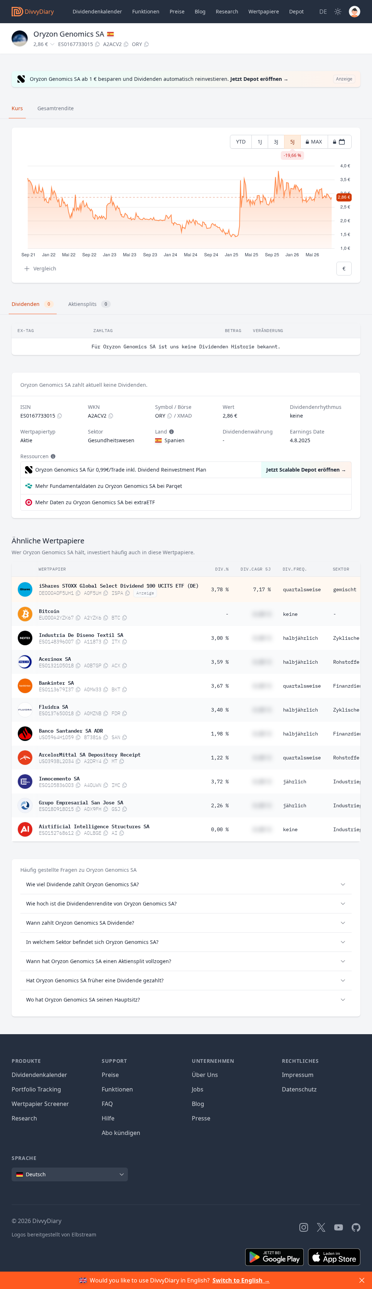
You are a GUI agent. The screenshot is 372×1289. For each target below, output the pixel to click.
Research (24, 1118)
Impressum (298, 1075)
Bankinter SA (56, 682)
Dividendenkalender (97, 11)
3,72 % (220, 781)
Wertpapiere (263, 11)
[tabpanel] (186, 205)
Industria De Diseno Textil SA (81, 634)
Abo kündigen (121, 1133)
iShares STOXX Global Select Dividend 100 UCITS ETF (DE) (119, 585)
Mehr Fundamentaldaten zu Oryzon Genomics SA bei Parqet (108, 485)
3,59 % (220, 662)
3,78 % (220, 589)
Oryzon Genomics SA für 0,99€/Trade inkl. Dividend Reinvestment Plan (120, 469)
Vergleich (44, 268)
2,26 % (220, 805)
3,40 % (220, 709)
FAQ (107, 1104)
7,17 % (262, 589)
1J (260, 141)
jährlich (294, 781)
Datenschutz (299, 1089)
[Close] (362, 1280)
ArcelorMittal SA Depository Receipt (90, 754)
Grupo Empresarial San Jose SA (81, 801)
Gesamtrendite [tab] (55, 108)
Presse (201, 1118)
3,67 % (220, 686)
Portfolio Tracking (36, 1089)
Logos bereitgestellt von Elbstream (54, 1234)
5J (292, 143)
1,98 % (220, 733)
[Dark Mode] (337, 11)
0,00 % (220, 829)
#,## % (262, 614)
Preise (177, 11)
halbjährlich (300, 638)
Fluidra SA (53, 706)
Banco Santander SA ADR (71, 730)
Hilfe (108, 1118)
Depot (296, 11)
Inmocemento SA (59, 778)
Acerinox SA (55, 658)
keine (290, 614)
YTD (241, 141)
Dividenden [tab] (31, 304)
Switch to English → (241, 1280)
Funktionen (145, 11)
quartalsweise (302, 589)
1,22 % (220, 757)
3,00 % (220, 638)
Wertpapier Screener (40, 1104)
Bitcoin (49, 610)
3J (276, 141)
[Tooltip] (170, 432)
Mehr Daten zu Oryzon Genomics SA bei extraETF (95, 502)
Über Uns (205, 1075)
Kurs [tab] (17, 108)
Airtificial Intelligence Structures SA (94, 825)
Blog (198, 1104)
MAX (316, 141)
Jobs (197, 1089)
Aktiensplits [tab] (87, 304)
